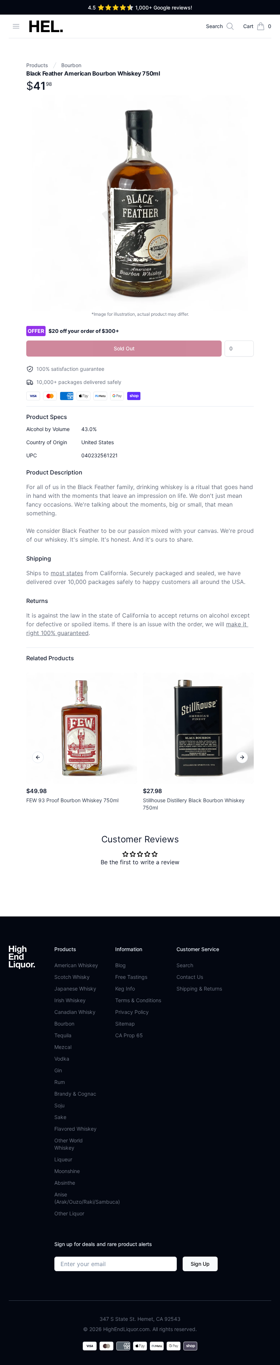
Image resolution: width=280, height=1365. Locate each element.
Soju (59, 1105)
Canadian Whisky (75, 1012)
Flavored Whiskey (75, 1129)
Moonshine (67, 1171)
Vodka (61, 1059)
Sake (60, 1117)
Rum (59, 1082)
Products (37, 65)
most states (67, 573)
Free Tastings (131, 977)
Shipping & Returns (199, 988)
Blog (120, 965)
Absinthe (64, 1183)
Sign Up (200, 1264)
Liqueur (63, 1159)
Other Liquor (69, 1213)
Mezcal (62, 1047)
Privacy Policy (132, 1012)
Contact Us (189, 977)
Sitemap (125, 1023)
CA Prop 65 (129, 1035)
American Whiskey (76, 965)
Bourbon (71, 65)
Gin (58, 1070)
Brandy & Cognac (75, 1094)
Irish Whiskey (70, 1000)
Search (184, 965)
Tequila (62, 1035)
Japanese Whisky (75, 988)
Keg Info (125, 988)
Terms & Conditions (138, 1000)
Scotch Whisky (72, 977)
